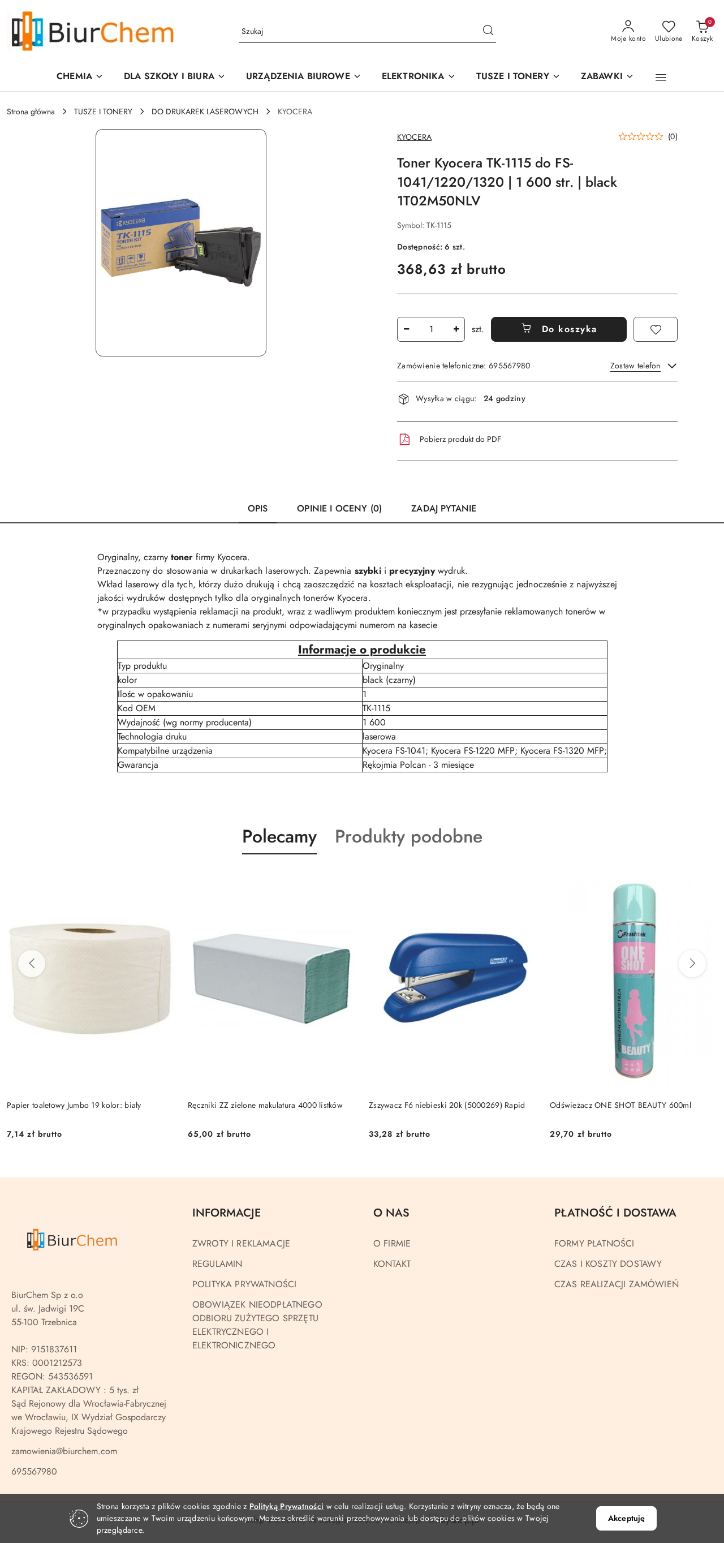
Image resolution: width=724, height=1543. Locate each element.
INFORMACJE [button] (226, 1213)
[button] (304, 77)
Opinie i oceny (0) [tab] (339, 508)
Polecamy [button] (279, 836)
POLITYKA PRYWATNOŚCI (244, 1284)
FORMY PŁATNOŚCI (594, 1243)
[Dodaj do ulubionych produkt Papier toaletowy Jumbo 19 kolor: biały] (161, 880)
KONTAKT (392, 1263)
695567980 (34, 1471)
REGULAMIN (217, 1263)
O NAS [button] (391, 1213)
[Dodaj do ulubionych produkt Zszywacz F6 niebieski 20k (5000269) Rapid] (523, 880)
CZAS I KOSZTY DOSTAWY (608, 1263)
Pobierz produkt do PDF (460, 439)
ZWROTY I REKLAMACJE (241, 1243)
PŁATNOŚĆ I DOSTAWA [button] (615, 1213)
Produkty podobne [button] (408, 836)
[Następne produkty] (692, 963)
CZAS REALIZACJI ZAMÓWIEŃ (616, 1284)
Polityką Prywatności (286, 1506)
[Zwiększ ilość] (455, 329)
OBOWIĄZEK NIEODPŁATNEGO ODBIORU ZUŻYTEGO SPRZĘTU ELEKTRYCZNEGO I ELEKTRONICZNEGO (257, 1325)
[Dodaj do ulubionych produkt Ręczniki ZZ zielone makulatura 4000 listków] (342, 880)
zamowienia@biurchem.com (64, 1451)
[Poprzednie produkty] (31, 963)
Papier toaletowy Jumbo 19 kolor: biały (74, 1105)
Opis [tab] (258, 508)
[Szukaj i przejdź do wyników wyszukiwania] (488, 31)
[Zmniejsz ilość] (406, 329)
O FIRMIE (392, 1243)
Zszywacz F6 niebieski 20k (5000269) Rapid (447, 1105)
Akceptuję (626, 1518)
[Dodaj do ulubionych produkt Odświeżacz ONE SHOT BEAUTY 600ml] (704, 880)
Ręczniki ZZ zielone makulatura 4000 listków (265, 1105)
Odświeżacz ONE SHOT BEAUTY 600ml (620, 1105)
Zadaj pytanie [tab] (443, 508)
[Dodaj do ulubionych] (656, 329)
